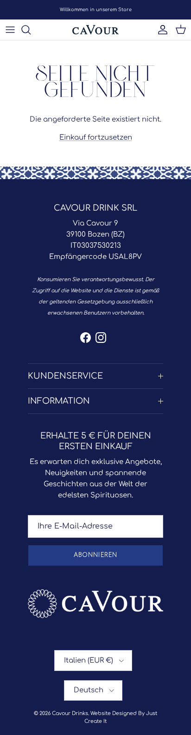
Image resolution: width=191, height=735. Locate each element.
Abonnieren (95, 555)
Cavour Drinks (70, 713)
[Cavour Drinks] (95, 30)
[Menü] (10, 29)
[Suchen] (30, 29)
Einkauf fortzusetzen (95, 138)
